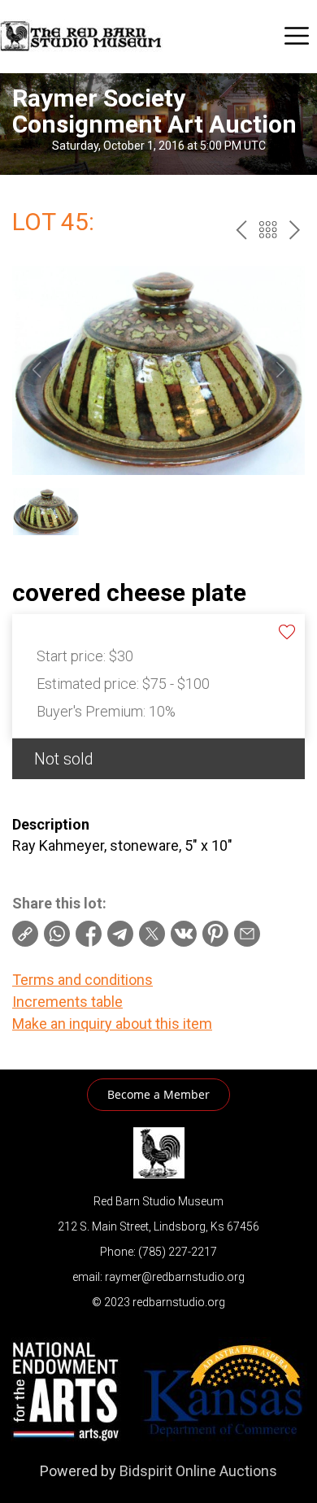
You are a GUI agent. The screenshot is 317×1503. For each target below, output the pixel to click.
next (294, 230)
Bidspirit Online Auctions (198, 1470)
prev (241, 230)
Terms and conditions (82, 979)
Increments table (67, 1001)
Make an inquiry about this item (112, 1023)
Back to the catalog (268, 230)
